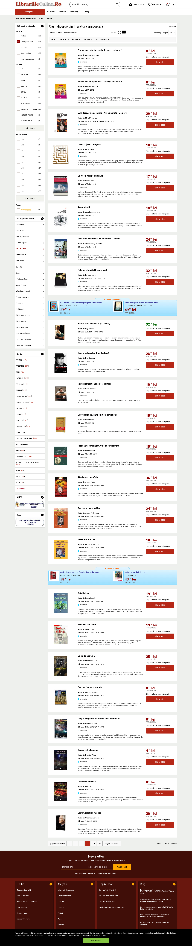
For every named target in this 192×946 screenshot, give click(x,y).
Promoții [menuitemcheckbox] (31, 47)
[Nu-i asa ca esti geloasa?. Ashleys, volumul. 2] (61, 101)
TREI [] (20, 372)
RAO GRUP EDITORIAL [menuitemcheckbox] (31, 109)
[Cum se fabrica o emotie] (61, 707)
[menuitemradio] (119, 32)
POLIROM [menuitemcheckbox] (31, 75)
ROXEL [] (21, 414)
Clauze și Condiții (37, 935)
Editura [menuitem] (87, 39)
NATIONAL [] (22, 378)
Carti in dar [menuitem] (20, 231)
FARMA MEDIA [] (24, 396)
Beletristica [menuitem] (21, 249)
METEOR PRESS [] (24, 444)
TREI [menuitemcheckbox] (30, 69)
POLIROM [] (22, 384)
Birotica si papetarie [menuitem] (23, 339)
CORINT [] (21, 390)
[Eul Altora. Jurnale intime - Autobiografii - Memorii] (61, 132)
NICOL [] (20, 477)
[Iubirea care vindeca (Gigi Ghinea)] (62, 332)
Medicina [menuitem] (19, 303)
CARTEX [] (21, 408)
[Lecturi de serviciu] (61, 801)
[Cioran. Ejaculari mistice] (61, 832)
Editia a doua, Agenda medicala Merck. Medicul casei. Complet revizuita (155, 916)
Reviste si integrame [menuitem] (23, 345)
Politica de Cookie (163, 933)
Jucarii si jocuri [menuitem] (21, 243)
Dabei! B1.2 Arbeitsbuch (135, 572)
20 (100, 844)
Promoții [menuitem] (62, 12)
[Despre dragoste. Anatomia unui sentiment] (61, 738)
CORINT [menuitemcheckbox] (30, 80)
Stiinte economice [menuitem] (23, 315)
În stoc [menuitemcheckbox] (31, 36)
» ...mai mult (102, 71)
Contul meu (137, 4)
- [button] (42, 26)
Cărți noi (61, 901)
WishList (155, 4)
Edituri (60, 913)
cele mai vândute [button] (70, 33)
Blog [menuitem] (87, 12)
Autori (60, 919)
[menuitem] (30, 12)
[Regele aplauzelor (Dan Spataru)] (61, 372)
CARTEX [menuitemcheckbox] (31, 86)
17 (81, 844)
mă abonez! (122, 867)
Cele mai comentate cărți (108, 896)
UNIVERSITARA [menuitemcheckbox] (30, 121)
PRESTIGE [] (22, 366)
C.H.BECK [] (22, 420)
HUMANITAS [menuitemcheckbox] (31, 103)
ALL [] (20, 483)
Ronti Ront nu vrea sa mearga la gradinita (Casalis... (82, 303)
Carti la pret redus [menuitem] (22, 237)
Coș (171, 3)
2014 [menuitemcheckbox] (31, 191)
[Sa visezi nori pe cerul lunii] (61, 195)
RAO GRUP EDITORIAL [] (26, 438)
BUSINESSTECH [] (24, 402)
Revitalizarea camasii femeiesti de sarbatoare (79, 572)
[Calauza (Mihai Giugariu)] (61, 164)
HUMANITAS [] (23, 426)
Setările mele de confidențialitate (111, 907)
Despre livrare (22, 913)
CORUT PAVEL (21, 432)
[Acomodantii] (61, 226)
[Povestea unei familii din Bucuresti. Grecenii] (61, 258)
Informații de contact (66, 890)
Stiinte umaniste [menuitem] (22, 327)
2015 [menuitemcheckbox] (31, 185)
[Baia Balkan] (61, 612)
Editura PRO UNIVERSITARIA (70, 575)
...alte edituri (20, 489)
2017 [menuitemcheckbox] (31, 174)
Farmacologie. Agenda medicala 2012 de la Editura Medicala (156, 908)
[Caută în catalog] (117, 4)
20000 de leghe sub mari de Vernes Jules (141, 303)
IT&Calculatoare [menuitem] (22, 279)
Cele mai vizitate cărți (107, 901)
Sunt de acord (96, 940)
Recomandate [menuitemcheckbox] (31, 53)
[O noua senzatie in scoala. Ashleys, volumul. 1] (61, 69)
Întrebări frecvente (23, 919)
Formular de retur (64, 896)
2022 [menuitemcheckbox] (30, 145)
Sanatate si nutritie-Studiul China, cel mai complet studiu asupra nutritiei (155, 900)
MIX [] (20, 470)
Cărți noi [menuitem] (51, 12)
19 (94, 844)
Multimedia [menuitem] (20, 309)
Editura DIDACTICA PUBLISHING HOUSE (74, 306)
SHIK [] (20, 451)
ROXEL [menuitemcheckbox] (30, 92)
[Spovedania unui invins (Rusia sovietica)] (61, 434)
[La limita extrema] (61, 675)
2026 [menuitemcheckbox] (30, 139)
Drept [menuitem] (18, 273)
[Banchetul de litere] (61, 644)
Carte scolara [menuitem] (21, 255)
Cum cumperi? (22, 907)
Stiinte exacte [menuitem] (21, 321)
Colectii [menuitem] (19, 267)
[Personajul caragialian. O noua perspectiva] (61, 465)
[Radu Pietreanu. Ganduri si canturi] (61, 403)
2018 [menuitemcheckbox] (31, 168)
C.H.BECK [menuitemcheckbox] (30, 98)
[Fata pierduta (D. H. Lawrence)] (61, 289)
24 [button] (171, 33)
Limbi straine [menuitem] (21, 285)
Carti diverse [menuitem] (20, 261)
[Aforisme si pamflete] (61, 496)
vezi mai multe (30, 128)
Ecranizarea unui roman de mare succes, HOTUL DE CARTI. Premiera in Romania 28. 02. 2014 (157, 892)
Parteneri (61, 925)
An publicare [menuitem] (101, 39)
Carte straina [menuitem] (20, 225)
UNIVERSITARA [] (24, 457)
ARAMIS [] (21, 360)
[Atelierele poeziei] (61, 559)
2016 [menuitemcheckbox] (31, 179)
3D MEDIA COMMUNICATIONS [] (27, 463)
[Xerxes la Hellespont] (61, 769)
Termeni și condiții (24, 890)
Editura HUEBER (130, 575)
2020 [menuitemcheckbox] (30, 156)
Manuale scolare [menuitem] (22, 297)
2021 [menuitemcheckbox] (30, 151)
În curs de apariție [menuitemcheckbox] (30, 59)
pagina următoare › (112, 844)
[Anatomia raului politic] (61, 527)
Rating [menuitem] (75, 39)
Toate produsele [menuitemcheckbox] (31, 42)
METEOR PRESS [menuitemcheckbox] (30, 115)
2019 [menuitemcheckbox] (31, 162)
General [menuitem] (63, 39)
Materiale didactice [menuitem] (23, 333)
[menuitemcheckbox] (31, 210)
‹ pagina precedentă (57, 844)
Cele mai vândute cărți (107, 890)
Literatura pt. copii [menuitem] (23, 291)
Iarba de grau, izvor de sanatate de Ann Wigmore (155, 923)
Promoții (61, 907)
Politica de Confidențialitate (27, 901)
